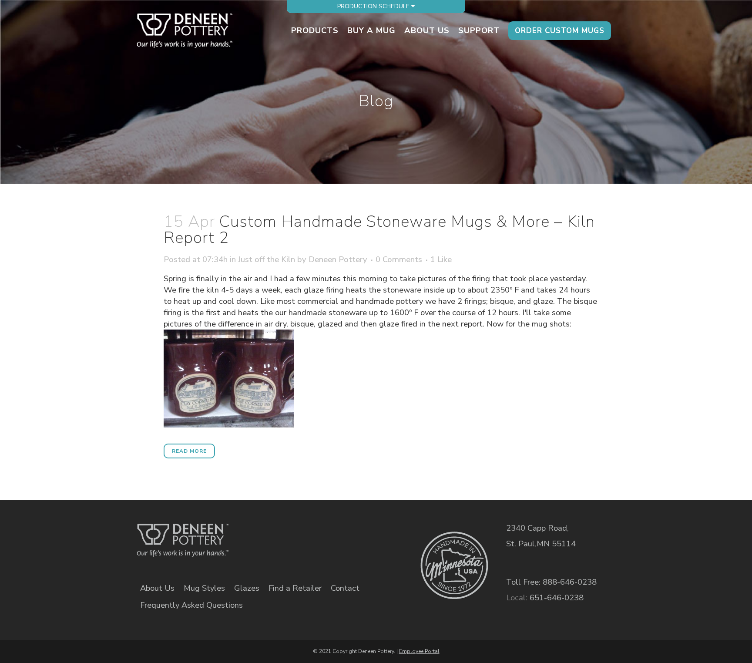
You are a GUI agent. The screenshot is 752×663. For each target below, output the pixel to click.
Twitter (308, 534)
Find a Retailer (295, 588)
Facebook (278, 534)
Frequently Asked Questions (191, 605)
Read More (189, 451)
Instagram (338, 534)
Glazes (246, 588)
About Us (157, 588)
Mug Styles (204, 588)
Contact (345, 588)
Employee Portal (419, 651)
